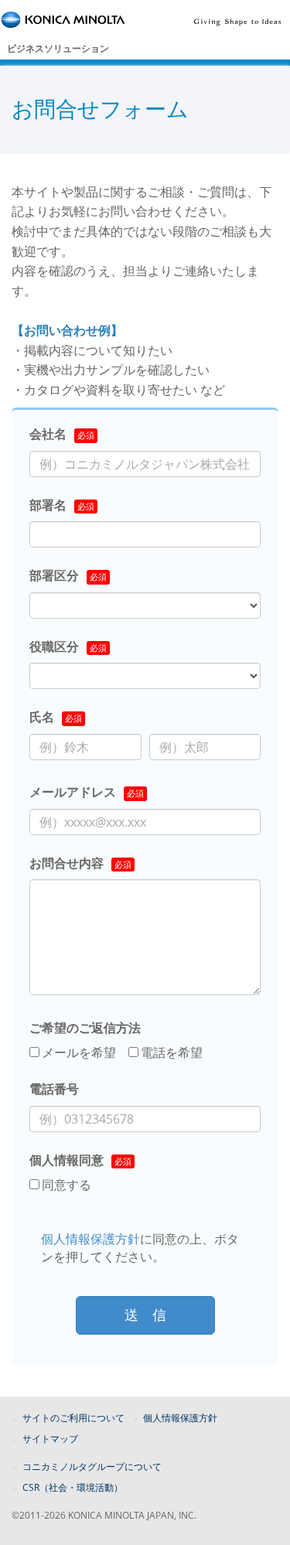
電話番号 (54, 1088)
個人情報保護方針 (90, 1238)
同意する (66, 1184)
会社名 (48, 433)
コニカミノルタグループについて (92, 1466)
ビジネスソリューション (58, 48)
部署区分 (54, 575)
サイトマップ (50, 1438)
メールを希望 (79, 1052)
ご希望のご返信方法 (85, 1027)
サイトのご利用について (73, 1417)
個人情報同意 (66, 1159)
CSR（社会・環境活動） (72, 1487)
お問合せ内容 (66, 862)
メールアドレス (72, 791)
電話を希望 (172, 1052)
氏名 (41, 716)
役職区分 (54, 646)
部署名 (48, 504)
